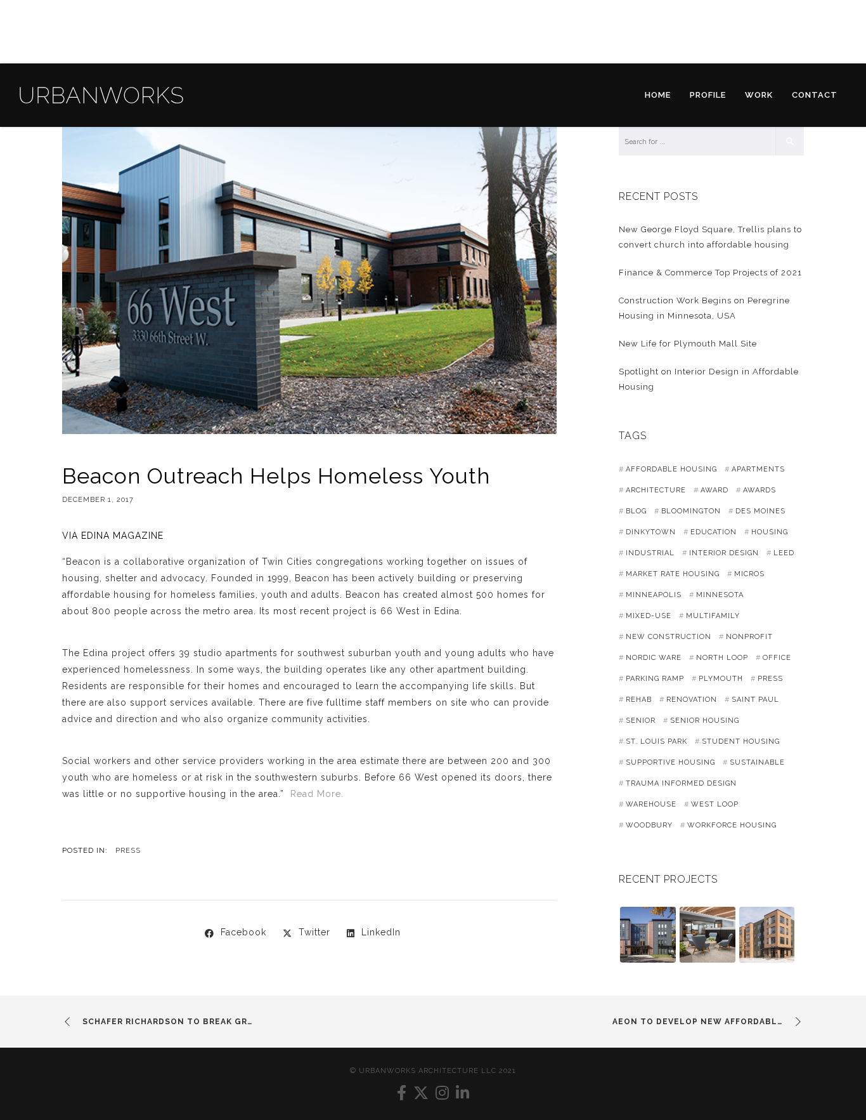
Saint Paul (755, 699)
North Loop (722, 658)
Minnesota (720, 595)
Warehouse (651, 804)
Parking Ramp (655, 679)
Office (777, 658)
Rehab (639, 699)
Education (713, 532)
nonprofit (749, 637)
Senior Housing (704, 720)
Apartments (758, 469)
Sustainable (757, 762)
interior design (724, 553)
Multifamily (713, 616)
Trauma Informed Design (681, 783)
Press (128, 851)
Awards (759, 490)
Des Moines (760, 511)
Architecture (656, 490)
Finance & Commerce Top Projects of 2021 (710, 272)
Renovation (691, 699)
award (714, 490)
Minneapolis (654, 595)
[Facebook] (402, 1092)
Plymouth (721, 679)
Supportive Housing (670, 762)
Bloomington (691, 511)
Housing (769, 532)
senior (641, 720)
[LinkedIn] (463, 1092)
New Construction (668, 637)
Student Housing (741, 741)
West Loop (715, 804)
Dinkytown (651, 532)
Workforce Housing (732, 825)
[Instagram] (442, 1092)
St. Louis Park (656, 741)
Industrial (650, 553)
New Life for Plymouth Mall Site (688, 343)
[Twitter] (421, 1092)
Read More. (318, 794)
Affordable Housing (671, 469)
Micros (749, 574)
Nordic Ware (654, 658)
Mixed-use (648, 616)
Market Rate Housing (673, 574)
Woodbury (649, 825)
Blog (636, 511)
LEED (783, 553)
